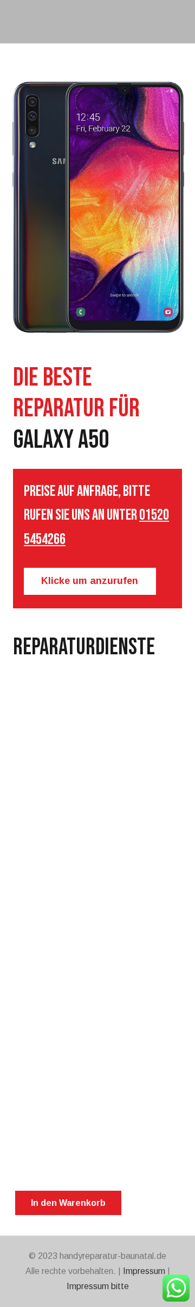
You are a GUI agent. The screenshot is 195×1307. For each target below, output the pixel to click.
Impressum (144, 1271)
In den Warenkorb (68, 1203)
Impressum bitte (98, 1286)
